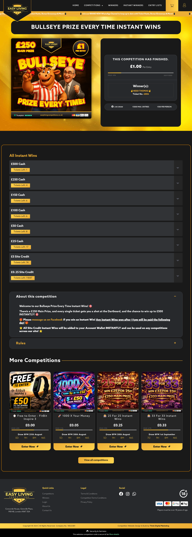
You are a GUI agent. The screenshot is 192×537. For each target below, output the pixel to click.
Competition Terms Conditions (93, 498)
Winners (113, 6)
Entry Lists (155, 6)
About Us (46, 506)
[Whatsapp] (134, 494)
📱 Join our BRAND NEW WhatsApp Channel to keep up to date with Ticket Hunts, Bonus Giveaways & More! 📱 (121, 14)
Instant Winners (133, 6)
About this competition (36, 297)
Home (76, 6)
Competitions (92, 6)
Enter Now (29, 447)
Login (44, 502)
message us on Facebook (47, 320)
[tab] (96, 167)
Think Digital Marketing (159, 526)
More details (114, 534)
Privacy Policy (86, 502)
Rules (21, 343)
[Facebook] (121, 494)
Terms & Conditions (89, 494)
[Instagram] (128, 494)
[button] (96, 297)
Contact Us (47, 511)
